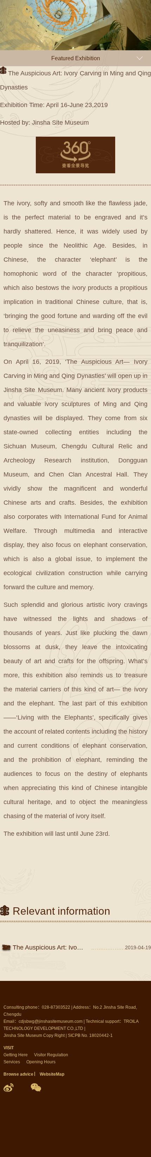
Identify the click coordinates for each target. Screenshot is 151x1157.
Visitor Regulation (51, 1054)
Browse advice (18, 1074)
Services (12, 1061)
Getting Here (16, 1054)
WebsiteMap (52, 1074)
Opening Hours (40, 1061)
